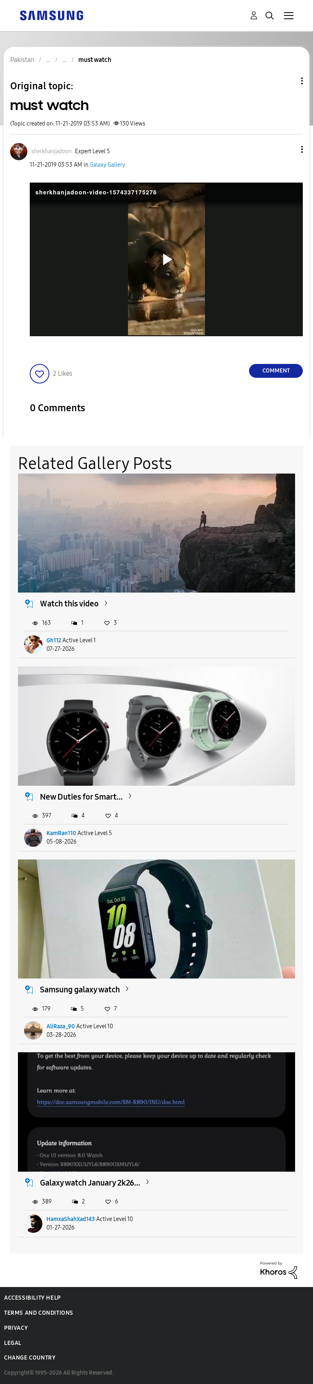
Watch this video (69, 603)
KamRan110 (61, 833)
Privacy (16, 1327)
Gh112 (53, 640)
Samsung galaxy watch (80, 989)
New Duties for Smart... (81, 797)
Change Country (29, 1357)
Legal (13, 1343)
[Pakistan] (51, 15)
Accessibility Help (32, 1297)
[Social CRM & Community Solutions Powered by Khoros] (278, 1270)
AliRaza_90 (60, 1026)
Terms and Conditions (38, 1312)
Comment (276, 370)
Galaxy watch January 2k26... (90, 1183)
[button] (288, 149)
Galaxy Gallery (107, 164)
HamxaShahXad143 (70, 1219)
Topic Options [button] (288, 81)
